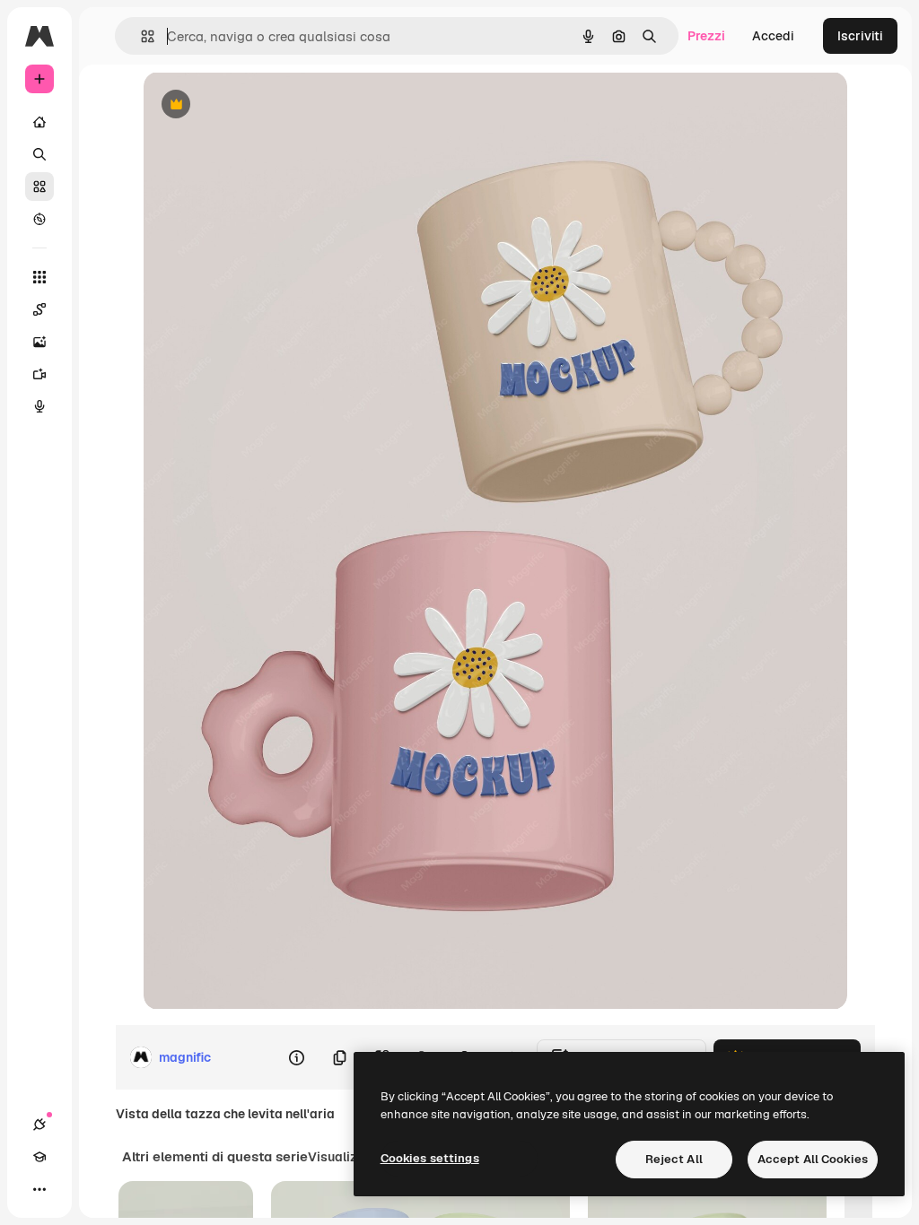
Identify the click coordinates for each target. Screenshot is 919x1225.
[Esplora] (39, 218)
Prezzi (706, 36)
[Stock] (39, 186)
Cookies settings (430, 1158)
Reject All (674, 1159)
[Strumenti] (39, 277)
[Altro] (39, 1189)
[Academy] (39, 1156)
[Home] (39, 122)
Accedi (773, 36)
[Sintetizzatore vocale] (39, 406)
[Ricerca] (39, 154)
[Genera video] (39, 374)
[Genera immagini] (39, 341)
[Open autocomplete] (140, 36)
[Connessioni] (39, 1124)
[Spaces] (39, 309)
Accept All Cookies (812, 1159)
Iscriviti (860, 36)
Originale (262, 105)
